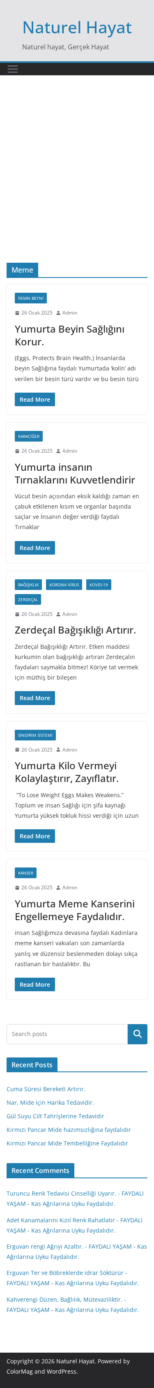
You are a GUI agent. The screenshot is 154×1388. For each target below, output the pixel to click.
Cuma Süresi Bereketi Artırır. (46, 1089)
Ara (137, 1034)
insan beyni (31, 298)
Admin (69, 312)
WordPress (61, 1371)
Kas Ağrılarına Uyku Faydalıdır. (73, 1204)
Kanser (25, 873)
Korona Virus (64, 585)
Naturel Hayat (77, 27)
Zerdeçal (28, 599)
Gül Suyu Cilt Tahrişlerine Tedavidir (55, 1116)
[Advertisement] (77, 181)
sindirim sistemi (35, 735)
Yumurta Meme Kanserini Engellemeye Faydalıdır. (75, 910)
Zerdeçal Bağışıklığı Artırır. (75, 629)
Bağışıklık (28, 585)
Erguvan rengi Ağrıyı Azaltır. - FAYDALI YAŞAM (69, 1246)
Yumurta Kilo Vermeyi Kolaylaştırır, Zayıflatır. (67, 772)
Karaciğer (28, 436)
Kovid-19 (99, 585)
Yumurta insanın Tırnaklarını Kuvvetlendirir (75, 473)
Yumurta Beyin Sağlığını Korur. (69, 335)
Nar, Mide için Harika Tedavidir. (50, 1102)
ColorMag (20, 1371)
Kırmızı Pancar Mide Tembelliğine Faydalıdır (67, 1143)
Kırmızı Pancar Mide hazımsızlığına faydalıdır (69, 1130)
